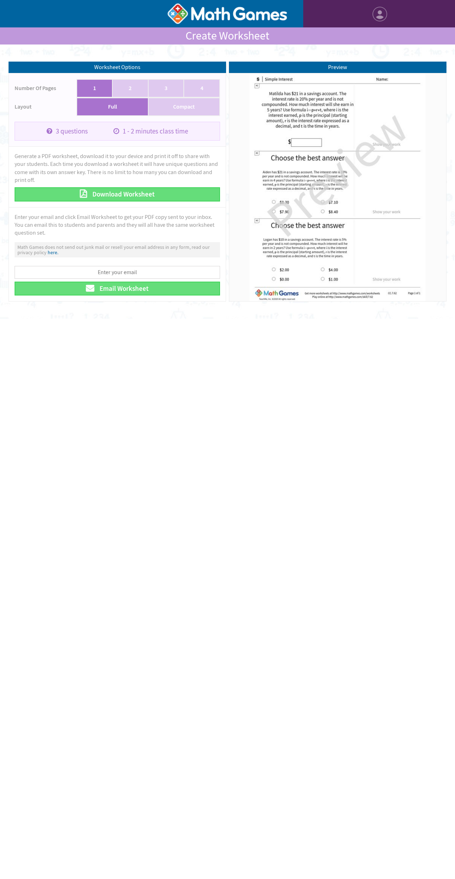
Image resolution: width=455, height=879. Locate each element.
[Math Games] (228, 13)
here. (53, 252)
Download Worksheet (123, 194)
